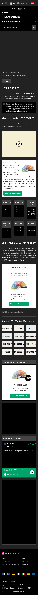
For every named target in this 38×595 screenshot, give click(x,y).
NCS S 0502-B (31, 328)
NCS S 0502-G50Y (31, 336)
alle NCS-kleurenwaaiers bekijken (13, 312)
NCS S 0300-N (7, 328)
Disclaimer (21, 588)
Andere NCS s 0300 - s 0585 (17, 321)
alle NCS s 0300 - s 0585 (26, 321)
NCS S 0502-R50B (19, 344)
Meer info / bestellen (13, 193)
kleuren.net (12, 553)
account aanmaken (19, 111)
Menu (6, 13)
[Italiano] (23, 574)
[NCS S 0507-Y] (19, 144)
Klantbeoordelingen (12, 439)
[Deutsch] (13, 574)
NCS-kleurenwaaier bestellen (14, 260)
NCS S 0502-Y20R (7, 352)
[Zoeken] (34, 27)
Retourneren (24, 585)
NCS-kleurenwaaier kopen (14, 362)
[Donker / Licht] (20, 9)
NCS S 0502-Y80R (31, 352)
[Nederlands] (33, 3)
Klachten (5, 588)
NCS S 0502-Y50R (19, 352)
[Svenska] (33, 574)
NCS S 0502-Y (31, 344)
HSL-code (19, 223)
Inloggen (6, 81)
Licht (24, 9)
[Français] (18, 574)
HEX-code (31, 223)
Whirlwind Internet (18, 592)
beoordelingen (19, 470)
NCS (12, 17)
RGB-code (19, 202)
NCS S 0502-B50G (7, 336)
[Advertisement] (19, 50)
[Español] (28, 574)
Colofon (4, 582)
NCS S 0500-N (19, 328)
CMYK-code (6, 202)
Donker (14, 9)
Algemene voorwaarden (10, 585)
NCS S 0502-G (19, 336)
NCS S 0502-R (7, 344)
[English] (8, 574)
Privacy (13, 588)
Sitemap (13, 582)
